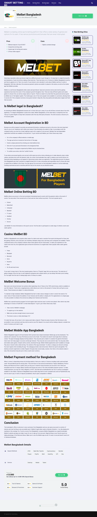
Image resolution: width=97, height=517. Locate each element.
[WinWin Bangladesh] (77, 55)
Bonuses (54, 3)
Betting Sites (36, 3)
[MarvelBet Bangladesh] (77, 114)
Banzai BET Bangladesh (85, 72)
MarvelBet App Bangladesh (86, 97)
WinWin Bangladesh (85, 49)
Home (28, 3)
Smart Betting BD (13, 3)
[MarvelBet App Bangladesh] (77, 103)
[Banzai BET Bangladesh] (77, 78)
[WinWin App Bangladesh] (77, 43)
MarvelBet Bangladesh (85, 108)
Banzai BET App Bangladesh (86, 61)
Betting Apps (45, 3)
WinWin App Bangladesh (85, 37)
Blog (60, 3)
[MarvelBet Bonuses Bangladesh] (77, 90)
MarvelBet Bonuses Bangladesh (85, 85)
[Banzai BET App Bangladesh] (77, 67)
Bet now (82, 16)
